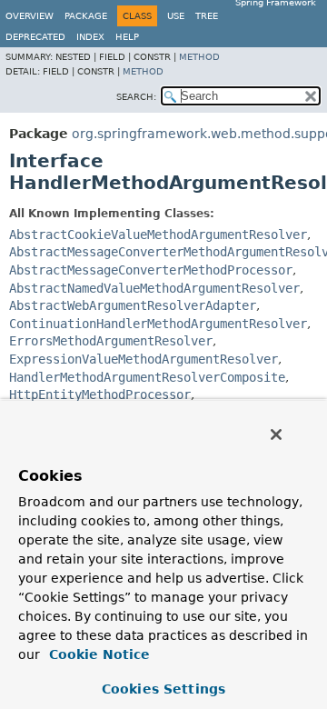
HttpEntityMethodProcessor (100, 394)
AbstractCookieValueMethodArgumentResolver (158, 234)
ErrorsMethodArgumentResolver (111, 341)
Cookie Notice (97, 654)
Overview (29, 16)
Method (199, 57)
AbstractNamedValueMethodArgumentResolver (154, 288)
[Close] (276, 434)
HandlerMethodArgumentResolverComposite (147, 377)
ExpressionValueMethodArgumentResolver (143, 359)
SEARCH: (136, 97)
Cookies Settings (163, 689)
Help (127, 37)
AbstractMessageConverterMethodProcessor (150, 270)
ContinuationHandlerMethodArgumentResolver (158, 323)
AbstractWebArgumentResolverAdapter (132, 305)
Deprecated (35, 37)
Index (90, 37)
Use (175, 16)
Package (85, 16)
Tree (206, 16)
